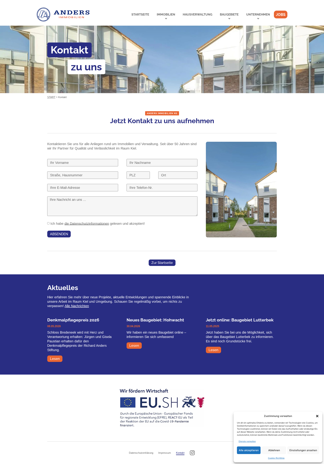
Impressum (164, 452)
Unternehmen (258, 14)
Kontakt (180, 452)
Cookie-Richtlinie (276, 458)
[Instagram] (192, 453)
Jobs (280, 14)
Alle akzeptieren (249, 450)
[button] (317, 416)
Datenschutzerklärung (141, 452)
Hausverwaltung (197, 14)
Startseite (140, 14)
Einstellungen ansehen (303, 450)
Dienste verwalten (247, 441)
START (51, 97)
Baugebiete (229, 14)
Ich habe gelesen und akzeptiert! (97, 223)
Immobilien (166, 14)
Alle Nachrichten (77, 306)
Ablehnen (274, 450)
